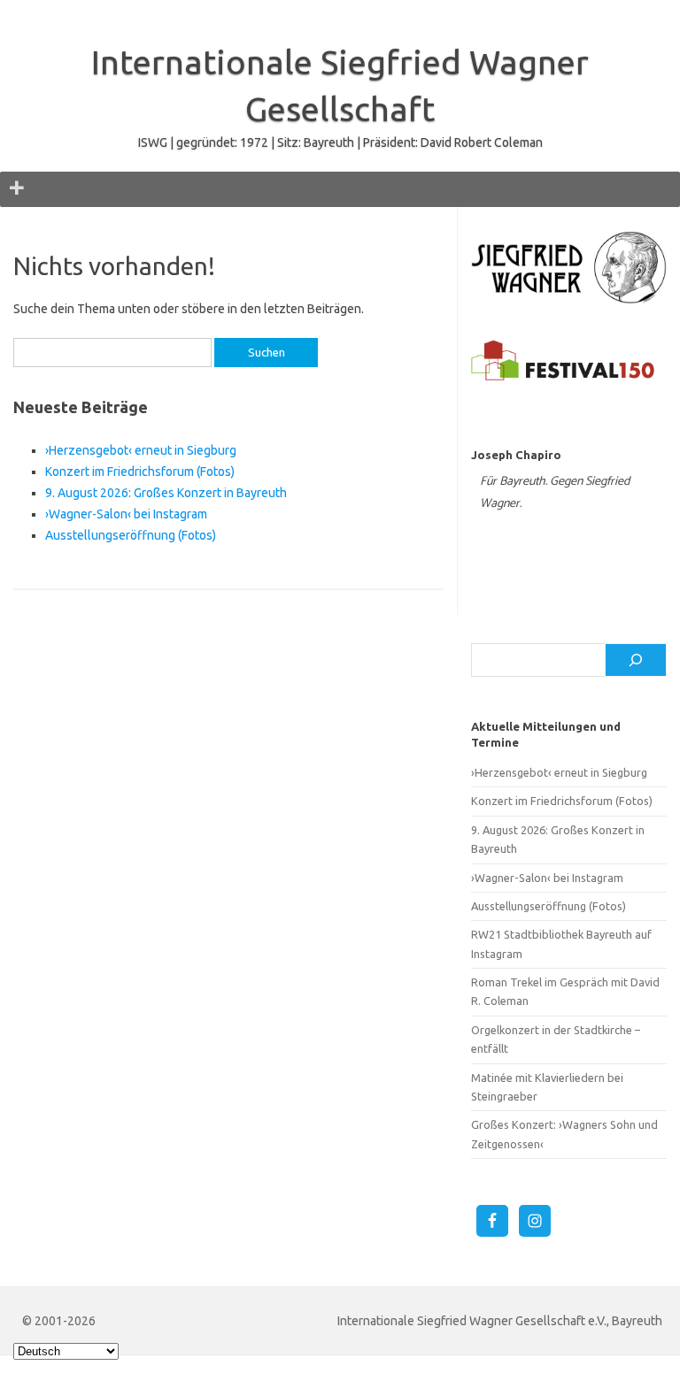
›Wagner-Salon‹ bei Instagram (126, 514)
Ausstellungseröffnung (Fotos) (130, 535)
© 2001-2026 (59, 1321)
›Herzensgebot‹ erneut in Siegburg (140, 450)
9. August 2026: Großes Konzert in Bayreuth (166, 493)
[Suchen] (636, 660)
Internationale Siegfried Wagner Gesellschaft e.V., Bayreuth (499, 1321)
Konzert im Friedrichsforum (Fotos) (140, 471)
